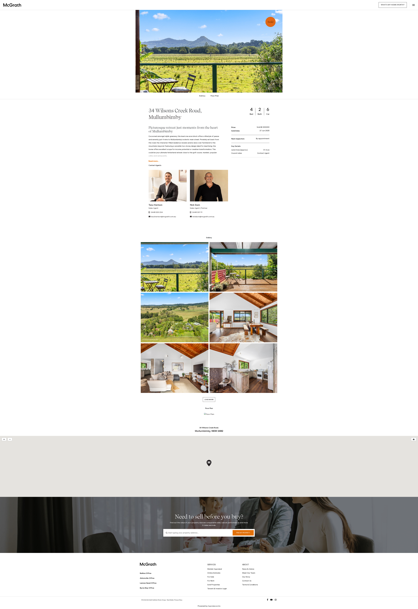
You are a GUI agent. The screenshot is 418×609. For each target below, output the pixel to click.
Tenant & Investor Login (217, 589)
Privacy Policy (178, 600)
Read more (153, 161)
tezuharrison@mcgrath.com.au (163, 217)
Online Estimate (213, 573)
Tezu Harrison (155, 204)
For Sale (210, 577)
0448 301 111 (197, 212)
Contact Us (246, 581)
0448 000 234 (157, 212)
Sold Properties (213, 585)
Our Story (246, 577)
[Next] (277, 51)
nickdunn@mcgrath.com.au (203, 217)
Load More (209, 400)
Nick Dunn (195, 204)
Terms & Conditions (250, 585)
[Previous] (141, 51)
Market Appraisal (214, 569)
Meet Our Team (248, 573)
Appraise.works (214, 606)
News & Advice (248, 569)
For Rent (210, 581)
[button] (413, 5)
